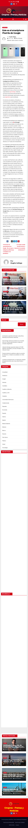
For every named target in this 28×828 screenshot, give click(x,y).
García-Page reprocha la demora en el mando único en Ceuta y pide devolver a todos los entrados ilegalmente (13, 342)
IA (13, 122)
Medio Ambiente (6, 423)
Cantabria (4, 385)
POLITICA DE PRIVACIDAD (8, 822)
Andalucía (4, 375)
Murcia (4, 430)
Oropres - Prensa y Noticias (14, 14)
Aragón (4, 379)
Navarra (4, 433)
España (4, 413)
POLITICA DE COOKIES (20, 822)
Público (4, 440)
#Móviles (9, 40)
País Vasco (5, 437)
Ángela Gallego (12, 36)
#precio (17, 40)
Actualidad (4, 372)
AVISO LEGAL (12, 825)
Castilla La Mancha (7, 389)
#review (21, 40)
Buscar (4, 320)
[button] (23, 19)
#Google (20, 38)
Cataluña (4, 396)
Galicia (4, 416)
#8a (17, 38)
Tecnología (5, 27)
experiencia (8, 97)
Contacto (17, 825)
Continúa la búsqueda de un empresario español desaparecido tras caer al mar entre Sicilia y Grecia (13, 361)
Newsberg (18, 819)
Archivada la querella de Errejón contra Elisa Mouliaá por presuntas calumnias (13, 746)
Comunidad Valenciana (7, 399)
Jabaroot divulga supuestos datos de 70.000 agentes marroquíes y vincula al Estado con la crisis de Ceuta (13, 348)
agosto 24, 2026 (8, 793)
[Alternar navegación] (13, 19)
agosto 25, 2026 (8, 778)
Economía (4, 409)
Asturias (4, 382)
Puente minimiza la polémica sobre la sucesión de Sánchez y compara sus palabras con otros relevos (13, 355)
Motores (4, 427)
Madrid (4, 420)
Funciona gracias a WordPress (7, 819)
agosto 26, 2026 (8, 749)
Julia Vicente (17, 749)
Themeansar (24, 819)
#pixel (13, 40)
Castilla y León (5, 392)
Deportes (4, 406)
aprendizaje (12, 91)
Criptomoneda (5, 403)
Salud (3, 444)
